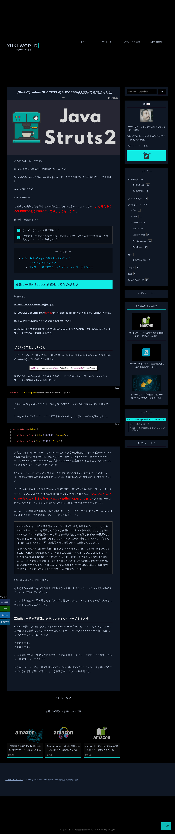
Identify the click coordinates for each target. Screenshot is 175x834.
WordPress (140, 247)
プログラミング (137, 205)
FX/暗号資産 (135, 179)
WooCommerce (142, 241)
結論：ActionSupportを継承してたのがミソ (46, 258)
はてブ (6, 622)
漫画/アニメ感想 (141, 260)
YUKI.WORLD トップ (14, 780)
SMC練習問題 (140, 191)
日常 (132, 255)
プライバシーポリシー (67, 830)
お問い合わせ (156, 42)
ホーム (83, 42)
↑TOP (166, 826)
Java (63, 98)
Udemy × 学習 (141, 235)
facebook (5, 602)
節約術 (11, 755)
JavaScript (139, 222)
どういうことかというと (42, 263)
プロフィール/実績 (132, 42)
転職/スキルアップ (138, 280)
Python (138, 229)
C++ (136, 210)
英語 (131, 274)
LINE (5, 608)
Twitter (5, 615)
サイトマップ (107, 42)
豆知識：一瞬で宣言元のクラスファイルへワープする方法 (61, 267)
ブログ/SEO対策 (137, 199)
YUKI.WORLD (22, 45)
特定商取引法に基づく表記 (84, 830)
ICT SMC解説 (141, 185)
